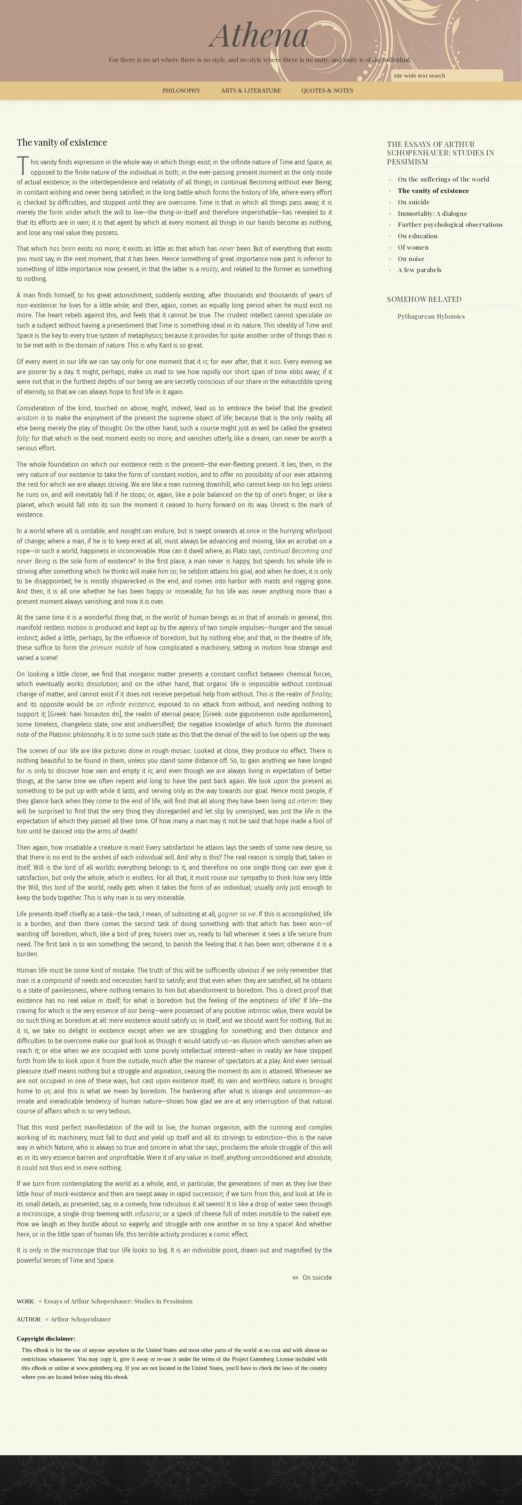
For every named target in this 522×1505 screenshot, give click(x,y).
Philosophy (182, 90)
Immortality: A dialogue (432, 213)
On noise (411, 259)
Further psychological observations (450, 224)
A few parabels (420, 270)
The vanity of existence (433, 190)
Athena (260, 33)
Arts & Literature (251, 90)
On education (418, 236)
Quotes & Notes (327, 90)
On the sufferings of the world (443, 179)
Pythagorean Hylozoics (431, 316)
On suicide (317, 1277)
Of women (413, 247)
